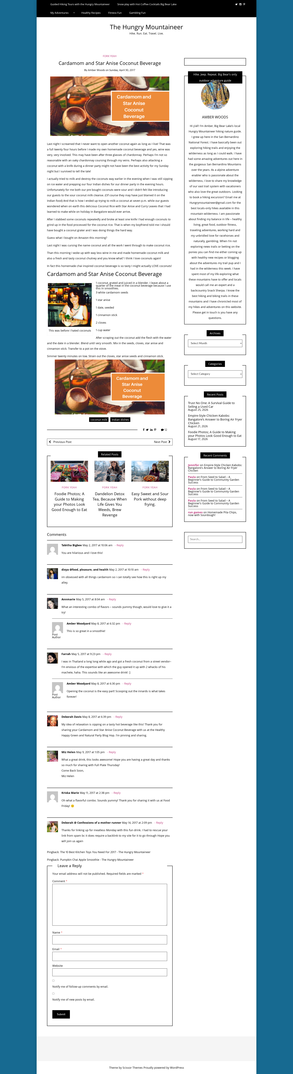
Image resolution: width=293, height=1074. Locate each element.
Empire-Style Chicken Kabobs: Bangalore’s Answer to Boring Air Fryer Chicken (215, 419)
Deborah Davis (71, 717)
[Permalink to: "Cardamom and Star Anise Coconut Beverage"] (109, 106)
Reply (120, 545)
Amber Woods (96, 70)
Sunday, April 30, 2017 (122, 70)
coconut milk (98, 419)
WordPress (177, 1067)
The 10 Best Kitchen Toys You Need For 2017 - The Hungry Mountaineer (105, 852)
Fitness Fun (115, 12)
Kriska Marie (70, 793)
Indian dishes (120, 419)
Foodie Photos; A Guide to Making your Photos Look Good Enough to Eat (69, 501)
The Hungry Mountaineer (146, 27)
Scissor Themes (133, 1067)
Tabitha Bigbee (71, 545)
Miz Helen (68, 752)
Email (57, 949)
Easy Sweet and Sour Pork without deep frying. (150, 499)
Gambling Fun (137, 12)
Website (57, 965)
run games (195, 512)
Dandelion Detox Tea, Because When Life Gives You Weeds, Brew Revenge (110, 504)
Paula (192, 477)
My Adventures (59, 12)
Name (57, 932)
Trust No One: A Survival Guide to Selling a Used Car (211, 404)
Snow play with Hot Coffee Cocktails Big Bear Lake (147, 4)
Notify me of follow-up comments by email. (80, 986)
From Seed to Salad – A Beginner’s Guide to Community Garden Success (213, 479)
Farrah (66, 654)
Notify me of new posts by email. (73, 999)
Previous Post (62, 442)
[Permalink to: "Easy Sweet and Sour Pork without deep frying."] (150, 471)
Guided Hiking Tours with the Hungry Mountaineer (80, 4)
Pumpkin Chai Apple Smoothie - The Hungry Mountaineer (97, 859)
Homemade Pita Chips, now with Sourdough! (212, 513)
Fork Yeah (110, 56)
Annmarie (68, 599)
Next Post (160, 442)
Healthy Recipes (91, 12)
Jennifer (193, 465)
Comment (59, 881)
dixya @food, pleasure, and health (84, 569)
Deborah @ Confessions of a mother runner (91, 822)
